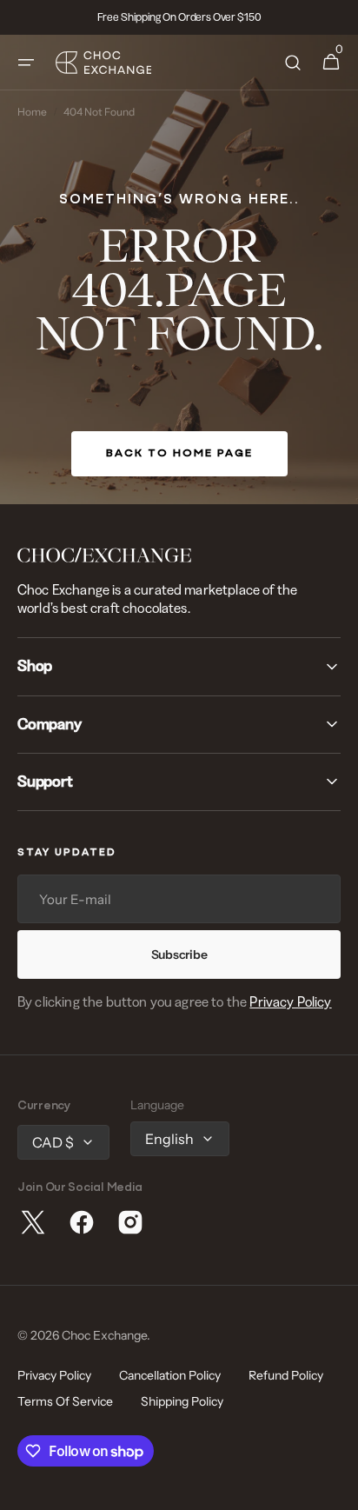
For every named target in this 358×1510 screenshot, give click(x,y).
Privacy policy (54, 1375)
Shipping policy (182, 1401)
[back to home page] (179, 269)
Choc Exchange (104, 1335)
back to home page (179, 454)
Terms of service (65, 1401)
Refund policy (286, 1375)
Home (32, 112)
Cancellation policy (170, 1375)
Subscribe (179, 954)
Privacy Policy (290, 1001)
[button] (26, 62)
